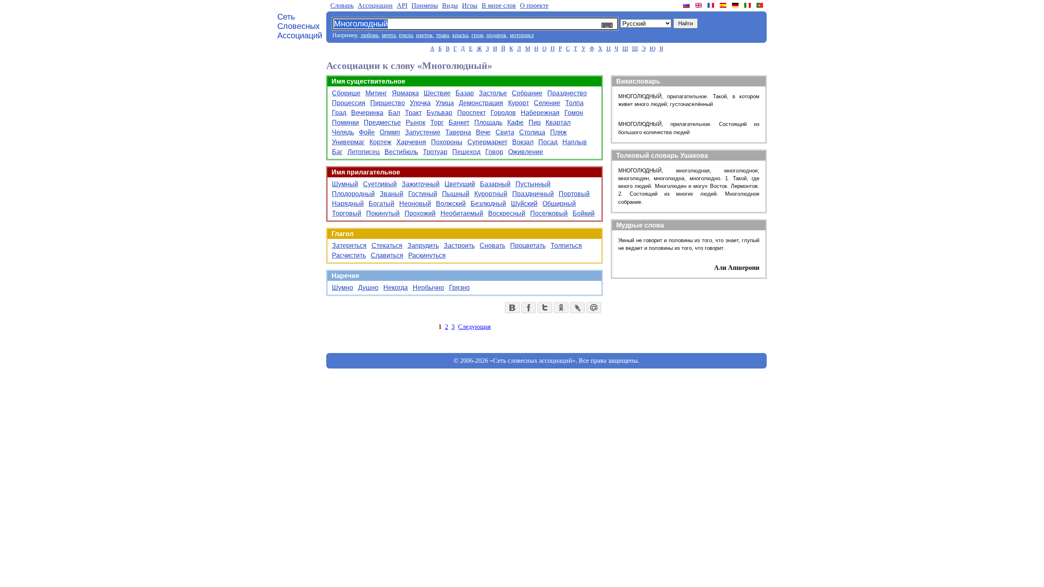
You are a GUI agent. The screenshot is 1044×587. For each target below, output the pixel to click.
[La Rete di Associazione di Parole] (748, 5)
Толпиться (566, 245)
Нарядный (348, 203)
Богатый (381, 203)
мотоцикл (522, 35)
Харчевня (411, 142)
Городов (503, 112)
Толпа (574, 102)
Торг (437, 122)
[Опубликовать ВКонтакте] (512, 307)
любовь (369, 35)
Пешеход (466, 151)
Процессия (348, 102)
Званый (391, 193)
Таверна (458, 132)
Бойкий (584, 213)
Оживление (525, 151)
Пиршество (387, 102)
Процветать (528, 245)
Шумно (342, 287)
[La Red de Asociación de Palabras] (724, 5)
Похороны (446, 142)
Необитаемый (461, 213)
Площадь (488, 122)
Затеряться (349, 245)
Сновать (492, 245)
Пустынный (533, 184)
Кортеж (380, 142)
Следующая (474, 326)
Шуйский (524, 203)
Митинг (376, 93)
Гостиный (422, 193)
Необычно (428, 287)
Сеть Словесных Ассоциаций (299, 26)
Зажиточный (421, 184)
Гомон (573, 112)
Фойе (367, 132)
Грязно (459, 287)
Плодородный (353, 193)
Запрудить (423, 245)
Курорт (518, 102)
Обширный (559, 203)
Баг (337, 151)
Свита (504, 132)
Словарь (342, 5)
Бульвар (439, 112)
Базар (465, 93)
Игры (470, 5)
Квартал (558, 122)
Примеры (424, 5)
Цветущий (460, 184)
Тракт (413, 112)
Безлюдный (488, 203)
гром (477, 35)
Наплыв (574, 142)
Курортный (490, 193)
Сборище (346, 93)
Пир (535, 122)
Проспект (471, 112)
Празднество (567, 93)
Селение (547, 102)
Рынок (415, 122)
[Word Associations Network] (699, 5)
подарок (497, 35)
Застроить (459, 245)
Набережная (540, 112)
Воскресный (506, 213)
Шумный (345, 184)
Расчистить (349, 255)
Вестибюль (401, 151)
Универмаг (348, 142)
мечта (389, 35)
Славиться (387, 255)
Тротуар (435, 151)
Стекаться (387, 245)
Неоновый (415, 203)
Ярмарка (405, 93)
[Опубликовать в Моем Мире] (593, 307)
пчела (406, 35)
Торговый (346, 213)
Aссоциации (375, 5)
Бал (394, 112)
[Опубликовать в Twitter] (544, 307)
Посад (547, 142)
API (402, 5)
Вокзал (522, 142)
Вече (483, 132)
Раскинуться (427, 255)
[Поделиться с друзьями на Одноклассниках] (561, 307)
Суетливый (380, 184)
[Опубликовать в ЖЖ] (577, 307)
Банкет (459, 122)
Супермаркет (487, 142)
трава (442, 35)
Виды (450, 5)
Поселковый (549, 213)
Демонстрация (481, 102)
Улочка (420, 102)
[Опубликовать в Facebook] (528, 307)
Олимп (390, 132)
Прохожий (420, 213)
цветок (424, 35)
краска (460, 35)
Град (339, 112)
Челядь (343, 132)
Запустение (422, 132)
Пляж (558, 132)
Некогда (395, 287)
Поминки (345, 122)
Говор (494, 151)
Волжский (451, 203)
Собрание (527, 93)
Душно (368, 287)
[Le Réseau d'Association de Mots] (712, 5)
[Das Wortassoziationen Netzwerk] (736, 5)
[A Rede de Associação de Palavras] (760, 5)
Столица (532, 132)
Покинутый (383, 213)
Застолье (493, 93)
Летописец (363, 151)
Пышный (455, 193)
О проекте (534, 5)
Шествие (437, 93)
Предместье (382, 122)
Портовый (574, 193)
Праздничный (533, 193)
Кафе (515, 122)
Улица (445, 102)
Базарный (495, 184)
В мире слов (499, 5)
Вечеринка (367, 112)
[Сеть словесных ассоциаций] (687, 5)
